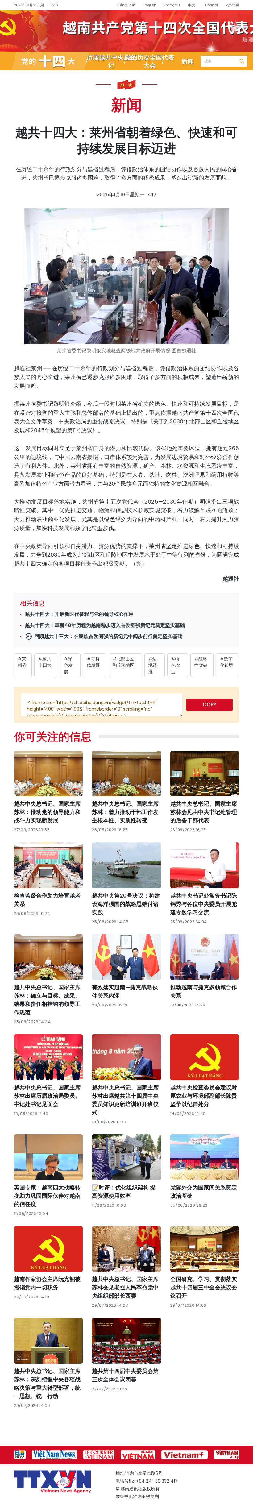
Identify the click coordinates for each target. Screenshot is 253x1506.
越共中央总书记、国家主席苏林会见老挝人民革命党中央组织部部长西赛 (125, 1287)
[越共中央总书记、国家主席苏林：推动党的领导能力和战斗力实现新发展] (48, 774)
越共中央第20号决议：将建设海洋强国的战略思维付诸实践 (126, 904)
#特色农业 (175, 665)
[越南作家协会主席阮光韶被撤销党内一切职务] (48, 1249)
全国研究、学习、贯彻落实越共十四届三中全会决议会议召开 (203, 1287)
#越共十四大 (44, 662)
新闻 (126, 104)
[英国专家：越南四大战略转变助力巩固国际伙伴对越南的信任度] (48, 1157)
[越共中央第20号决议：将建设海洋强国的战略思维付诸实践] (126, 865)
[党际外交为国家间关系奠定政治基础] (204, 1157)
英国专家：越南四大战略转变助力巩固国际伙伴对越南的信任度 (47, 1196)
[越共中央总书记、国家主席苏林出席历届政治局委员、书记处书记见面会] (48, 1057)
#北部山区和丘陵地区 (123, 662)
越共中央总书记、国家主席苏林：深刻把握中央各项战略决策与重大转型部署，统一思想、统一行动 (47, 1383)
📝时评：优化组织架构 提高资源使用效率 (124, 1192)
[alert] (101, 704)
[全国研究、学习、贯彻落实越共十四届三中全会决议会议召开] (204, 1249)
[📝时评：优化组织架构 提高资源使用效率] (126, 1157)
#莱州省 (22, 662)
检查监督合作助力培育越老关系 (47, 900)
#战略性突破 (200, 662)
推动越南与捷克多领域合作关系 (203, 991)
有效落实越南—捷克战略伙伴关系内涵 (125, 991)
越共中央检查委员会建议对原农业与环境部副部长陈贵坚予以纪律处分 (203, 1096)
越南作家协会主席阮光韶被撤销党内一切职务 (47, 1283)
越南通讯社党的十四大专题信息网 (126, 31)
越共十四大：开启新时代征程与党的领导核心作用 (79, 614)
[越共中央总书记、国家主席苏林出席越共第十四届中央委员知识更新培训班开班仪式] (126, 1057)
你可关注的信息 (53, 736)
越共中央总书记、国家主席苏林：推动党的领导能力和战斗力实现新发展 (47, 812)
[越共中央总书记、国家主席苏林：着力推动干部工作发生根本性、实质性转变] (126, 774)
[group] (20, 1454)
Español (210, 5)
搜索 (241, 61)
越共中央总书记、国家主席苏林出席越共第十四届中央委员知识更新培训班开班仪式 (125, 1100)
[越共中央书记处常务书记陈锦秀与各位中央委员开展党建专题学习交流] (204, 865)
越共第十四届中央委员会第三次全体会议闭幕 (125, 1375)
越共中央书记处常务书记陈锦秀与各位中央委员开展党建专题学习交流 (203, 904)
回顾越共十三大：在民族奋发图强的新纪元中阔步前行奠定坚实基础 (107, 636)
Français (172, 5)
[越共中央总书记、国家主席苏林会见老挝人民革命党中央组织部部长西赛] (126, 1249)
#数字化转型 (226, 662)
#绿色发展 (68, 665)
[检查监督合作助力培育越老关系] (48, 865)
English (149, 5)
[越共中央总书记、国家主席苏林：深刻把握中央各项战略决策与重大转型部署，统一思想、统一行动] (48, 1341)
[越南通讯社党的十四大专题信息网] (50, 61)
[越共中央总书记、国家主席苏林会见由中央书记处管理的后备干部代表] (204, 774)
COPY (209, 704)
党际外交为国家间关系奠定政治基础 (203, 1192)
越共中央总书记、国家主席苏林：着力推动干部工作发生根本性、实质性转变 (125, 812)
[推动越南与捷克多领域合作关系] (204, 957)
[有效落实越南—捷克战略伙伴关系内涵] (126, 957)
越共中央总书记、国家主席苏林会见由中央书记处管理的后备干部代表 (203, 812)
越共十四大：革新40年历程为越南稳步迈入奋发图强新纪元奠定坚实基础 (105, 625)
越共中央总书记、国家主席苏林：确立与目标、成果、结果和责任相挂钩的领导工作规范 (47, 999)
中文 (191, 5)
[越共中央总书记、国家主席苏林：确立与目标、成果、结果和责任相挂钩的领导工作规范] (48, 957)
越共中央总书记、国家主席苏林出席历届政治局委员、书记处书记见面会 (47, 1096)
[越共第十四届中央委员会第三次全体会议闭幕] (126, 1341)
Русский (232, 5)
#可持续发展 (93, 662)
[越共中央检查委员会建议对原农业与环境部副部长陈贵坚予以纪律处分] (204, 1057)
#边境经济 (152, 665)
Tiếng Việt (126, 5)
